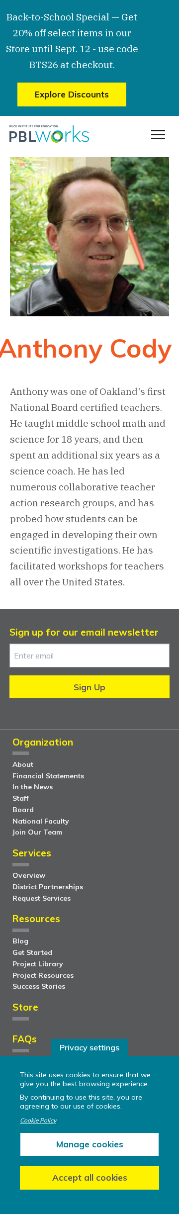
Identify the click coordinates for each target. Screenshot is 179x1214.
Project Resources (43, 975)
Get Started (32, 952)
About (22, 764)
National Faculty (40, 821)
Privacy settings (89, 1047)
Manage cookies (89, 1144)
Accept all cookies (89, 1177)
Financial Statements (48, 775)
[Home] (49, 134)
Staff (20, 798)
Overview (28, 875)
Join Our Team (37, 832)
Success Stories (38, 986)
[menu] (158, 135)
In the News (32, 786)
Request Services (41, 898)
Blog (20, 940)
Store (25, 1008)
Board (23, 809)
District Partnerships (47, 886)
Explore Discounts (72, 94)
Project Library (37, 963)
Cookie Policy (38, 1120)
